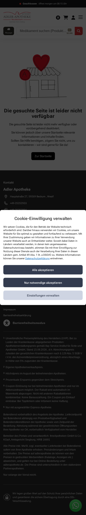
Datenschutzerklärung (37, 258)
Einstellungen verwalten (43, 295)
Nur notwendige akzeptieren (43, 282)
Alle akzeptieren (43, 269)
